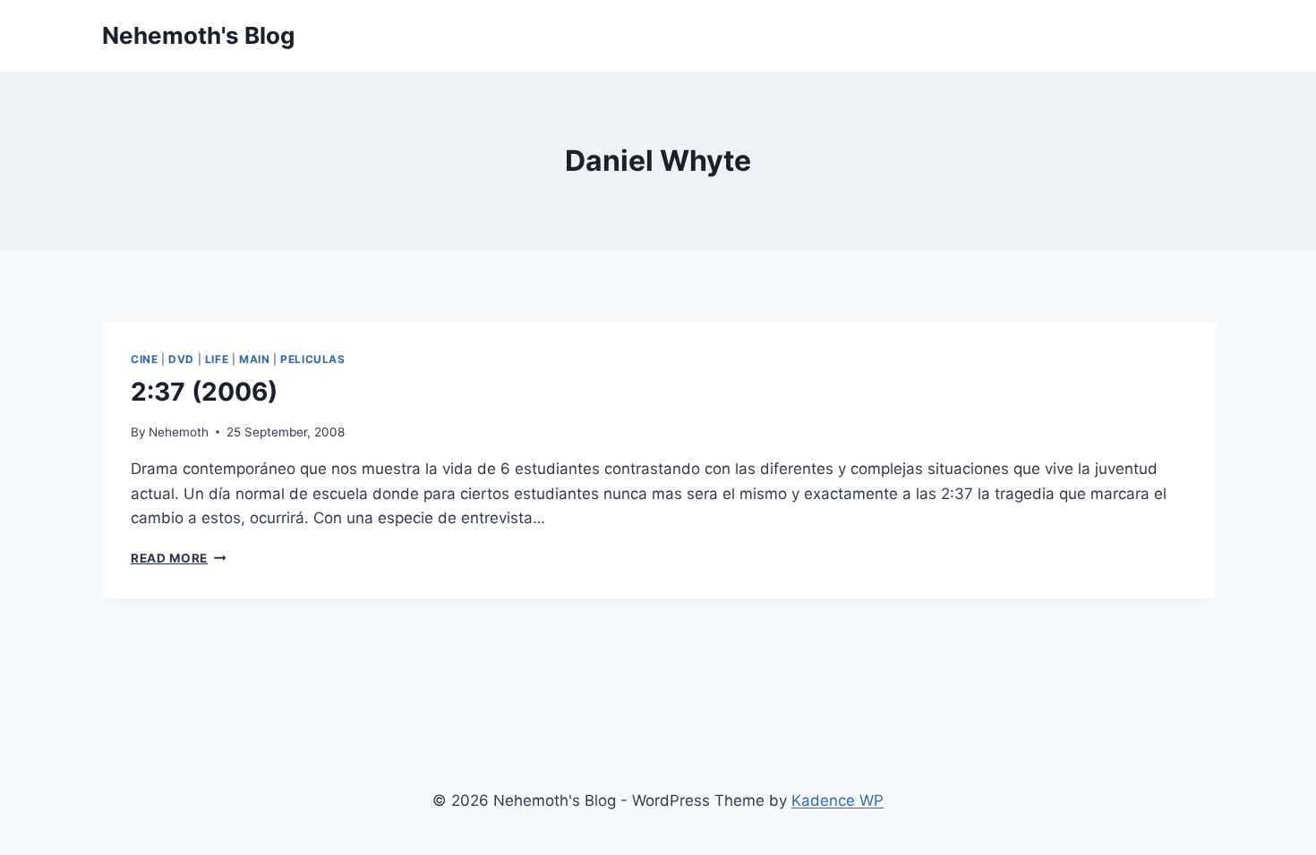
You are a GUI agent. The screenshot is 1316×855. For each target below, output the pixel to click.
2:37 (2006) (204, 392)
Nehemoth (179, 432)
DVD (181, 359)
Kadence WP (837, 800)
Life (216, 359)
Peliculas (312, 359)
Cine (144, 359)
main (254, 359)
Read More (178, 558)
